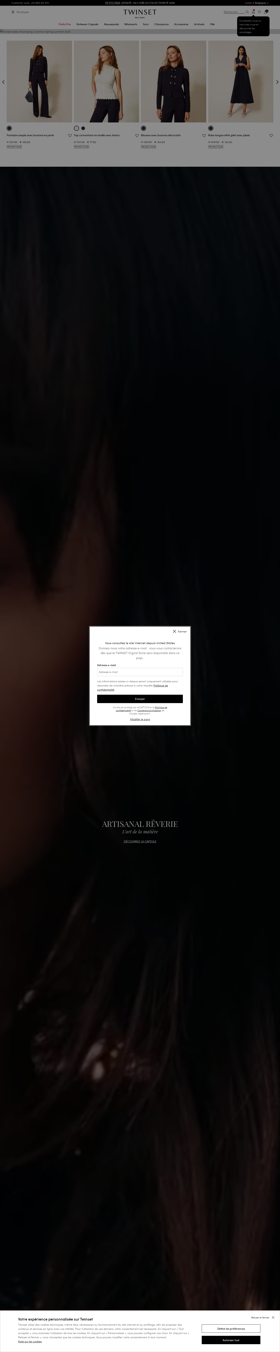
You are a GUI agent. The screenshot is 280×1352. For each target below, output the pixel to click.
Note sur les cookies (30, 1341)
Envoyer (140, 699)
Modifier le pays (140, 719)
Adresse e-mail (106, 665)
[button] (231, 1328)
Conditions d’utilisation (149, 710)
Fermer (182, 631)
